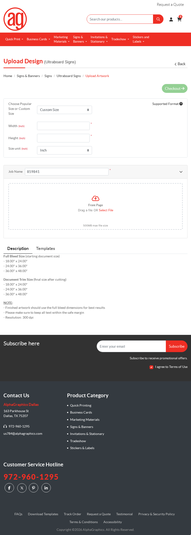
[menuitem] (14, 39)
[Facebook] (10, 487)
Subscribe (176, 346)
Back (181, 64)
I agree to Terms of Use (171, 367)
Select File (106, 210)
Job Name (15, 171)
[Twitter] (22, 488)
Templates (45, 249)
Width (16, 126)
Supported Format (165, 104)
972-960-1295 (19, 426)
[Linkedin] (46, 487)
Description (18, 249)
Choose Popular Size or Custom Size (20, 108)
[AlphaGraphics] (15, 19)
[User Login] (171, 19)
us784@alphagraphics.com (22, 433)
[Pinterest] (34, 487)
